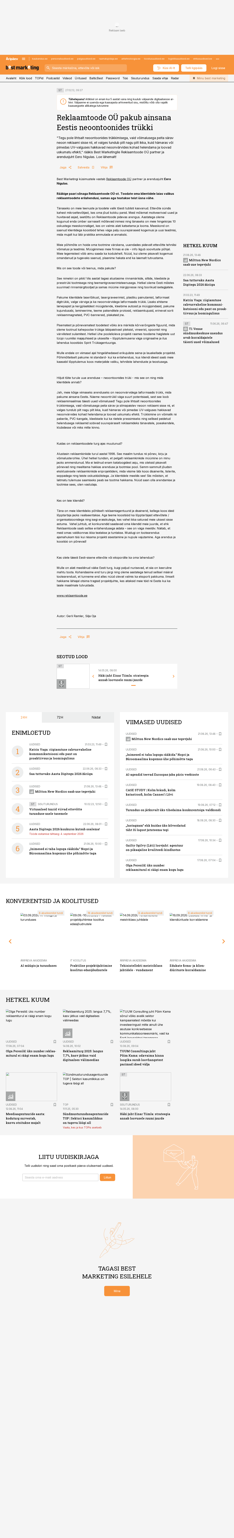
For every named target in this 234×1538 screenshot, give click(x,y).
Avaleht (11, 78)
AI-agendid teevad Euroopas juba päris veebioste (162, 774)
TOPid (39, 78)
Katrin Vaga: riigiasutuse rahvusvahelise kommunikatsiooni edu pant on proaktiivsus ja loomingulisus (60, 754)
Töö (125, 78)
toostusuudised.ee (154, 58)
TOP (65, 1104)
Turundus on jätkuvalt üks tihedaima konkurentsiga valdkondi (173, 810)
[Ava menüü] (23, 58)
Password (113, 78)
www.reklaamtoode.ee (72, 595)
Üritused (80, 78)
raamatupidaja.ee (108, 58)
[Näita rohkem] (217, 58)
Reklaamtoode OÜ (118, 179)
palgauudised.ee (86, 58)
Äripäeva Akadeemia (33, 960)
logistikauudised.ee (179, 58)
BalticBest (96, 78)
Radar (175, 78)
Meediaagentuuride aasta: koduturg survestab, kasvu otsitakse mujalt (25, 1118)
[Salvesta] (106, 744)
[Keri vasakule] (93, 676)
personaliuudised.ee (62, 58)
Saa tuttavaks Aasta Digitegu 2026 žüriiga (61, 774)
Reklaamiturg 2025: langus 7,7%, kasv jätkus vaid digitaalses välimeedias (83, 1055)
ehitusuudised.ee (202, 58)
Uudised (34, 744)
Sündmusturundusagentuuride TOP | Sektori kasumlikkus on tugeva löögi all (85, 1118)
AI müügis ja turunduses (38, 965)
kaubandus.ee (40, 58)
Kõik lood (25, 78)
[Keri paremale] (173, 676)
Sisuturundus (140, 78)
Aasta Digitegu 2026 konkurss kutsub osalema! (64, 829)
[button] (60, 1177)
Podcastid (53, 78)
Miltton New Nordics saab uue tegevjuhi (65, 791)
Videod (67, 78)
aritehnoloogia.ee (130, 58)
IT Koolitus (78, 960)
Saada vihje (160, 78)
